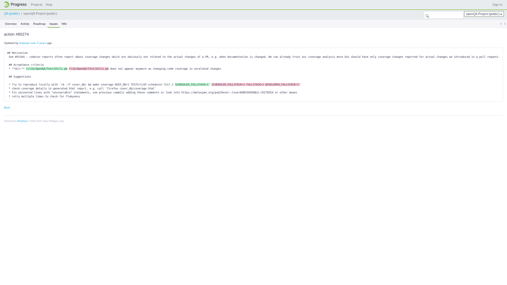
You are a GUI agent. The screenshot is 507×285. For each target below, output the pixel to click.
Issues (54, 23)
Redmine (22, 121)
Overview (11, 23)
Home (16, 4)
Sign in (497, 4)
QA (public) (12, 13)
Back (7, 107)
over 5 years (38, 43)
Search (427, 14)
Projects (36, 4)
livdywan (24, 43)
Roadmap (39, 23)
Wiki (64, 23)
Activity (25, 23)
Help (49, 4)
